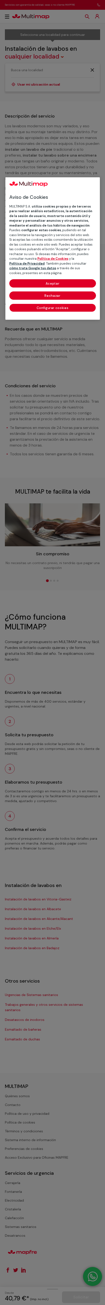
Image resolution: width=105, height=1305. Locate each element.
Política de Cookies (52, 259)
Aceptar (53, 283)
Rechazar (52, 296)
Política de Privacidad (27, 263)
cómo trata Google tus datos (32, 268)
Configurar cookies (53, 308)
